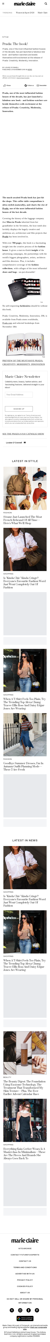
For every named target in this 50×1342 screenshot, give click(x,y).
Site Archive (25, 1248)
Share (9, 85)
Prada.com (7, 323)
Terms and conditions (25, 1267)
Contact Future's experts (25, 1255)
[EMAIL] (24, 442)
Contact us (25, 1261)
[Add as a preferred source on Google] (25, 1318)
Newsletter (43, 85)
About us (25, 1293)
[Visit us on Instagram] (20, 1310)
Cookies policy (25, 1286)
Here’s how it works (23, 78)
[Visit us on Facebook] (28, 1310)
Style (5, 37)
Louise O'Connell (12, 67)
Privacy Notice (34, 417)
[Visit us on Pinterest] (37, 1310)
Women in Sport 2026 (25, 13)
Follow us (30, 85)
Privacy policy (25, 1280)
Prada (5, 208)
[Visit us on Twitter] (12, 1310)
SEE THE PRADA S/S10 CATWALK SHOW (23, 434)
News (30, 69)
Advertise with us (25, 1274)
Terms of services (32, 415)
